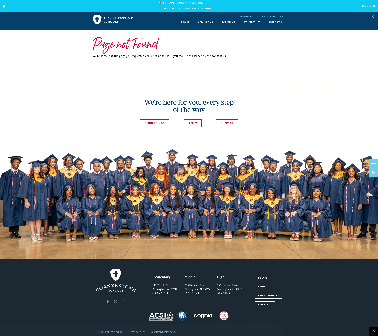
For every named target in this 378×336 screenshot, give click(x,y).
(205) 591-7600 (160, 293)
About (185, 22)
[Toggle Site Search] (373, 17)
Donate (262, 278)
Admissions (205, 22)
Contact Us (265, 304)
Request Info (154, 123)
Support (274, 22)
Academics (228, 22)
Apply (192, 123)
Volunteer (264, 286)
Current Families (247, 16)
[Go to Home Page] (113, 20)
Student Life (252, 22)
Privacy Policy (138, 332)
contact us (219, 56)
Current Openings (268, 295)
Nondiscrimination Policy (163, 332)
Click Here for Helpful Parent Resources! (189, 8)
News (281, 16)
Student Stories (268, 16)
